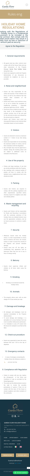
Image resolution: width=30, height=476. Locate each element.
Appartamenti (13, 437)
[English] (21, 447)
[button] (20, 472)
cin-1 (16, 463)
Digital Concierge (9, 444)
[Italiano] (16, 447)
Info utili (7, 440)
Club (18, 444)
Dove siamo (23, 437)
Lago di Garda (16, 440)
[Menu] (26, 4)
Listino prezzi (8, 447)
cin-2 (19, 463)
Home (5, 437)
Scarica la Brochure (15, 461)
